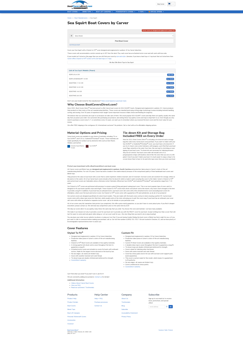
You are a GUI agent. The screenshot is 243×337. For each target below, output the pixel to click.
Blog (123, 306)
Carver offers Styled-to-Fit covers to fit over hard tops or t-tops (89, 59)
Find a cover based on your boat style (113, 101)
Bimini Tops (71, 309)
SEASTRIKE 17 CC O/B (121, 83)
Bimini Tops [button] (87, 12)
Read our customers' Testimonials (82, 287)
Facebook (161, 330)
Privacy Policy (126, 317)
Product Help (71, 298)
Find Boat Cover (121, 41)
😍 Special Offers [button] (155, 12)
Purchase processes (101, 302)
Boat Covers (71, 306)
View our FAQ (75, 285)
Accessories (71, 320)
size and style (121, 56)
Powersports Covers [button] (125, 12)
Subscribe (125, 309)
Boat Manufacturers (81, 18)
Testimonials (126, 302)
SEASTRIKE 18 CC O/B (121, 87)
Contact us (98, 277)
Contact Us (98, 306)
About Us (125, 298)
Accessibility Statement (130, 313)
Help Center (160, 4)
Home (69, 18)
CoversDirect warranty (78, 260)
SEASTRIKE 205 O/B (121, 96)
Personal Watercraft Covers (76, 317)
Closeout (70, 324)
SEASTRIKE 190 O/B (121, 91)
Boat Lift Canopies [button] (103, 12)
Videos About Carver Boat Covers (82, 283)
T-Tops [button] (141, 12)
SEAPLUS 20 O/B (121, 74)
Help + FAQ (98, 298)
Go (171, 307)
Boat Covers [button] (72, 12)
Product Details (72, 302)
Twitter (166, 330)
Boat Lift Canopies (73, 313)
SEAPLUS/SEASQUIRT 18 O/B (121, 79)
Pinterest (170, 330)
